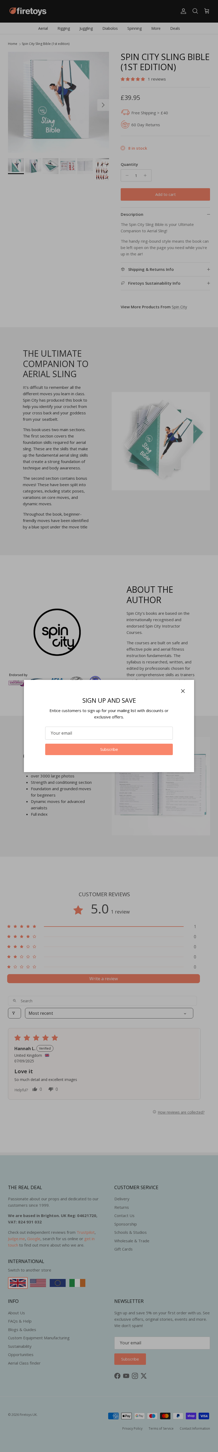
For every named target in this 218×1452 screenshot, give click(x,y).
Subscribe (109, 749)
